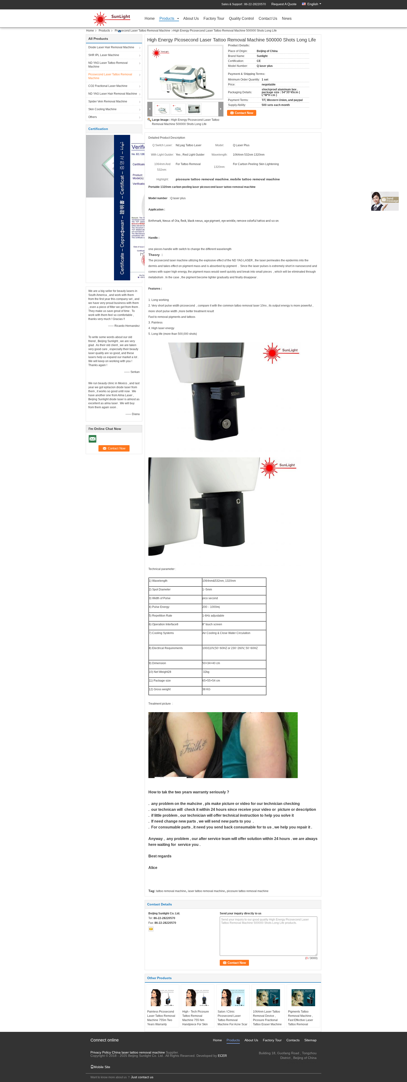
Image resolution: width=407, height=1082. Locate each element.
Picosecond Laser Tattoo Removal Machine (142, 30)
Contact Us (268, 18)
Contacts (293, 1040)
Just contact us (142, 1077)
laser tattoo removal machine (206, 891)
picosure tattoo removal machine (248, 891)
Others (92, 117)
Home (150, 18)
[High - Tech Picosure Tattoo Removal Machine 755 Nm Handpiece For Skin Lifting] (197, 997)
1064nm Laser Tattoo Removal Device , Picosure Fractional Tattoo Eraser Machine (267, 1018)
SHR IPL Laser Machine (103, 55)
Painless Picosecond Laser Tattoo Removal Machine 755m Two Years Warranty (161, 1018)
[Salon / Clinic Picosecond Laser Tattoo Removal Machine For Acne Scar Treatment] (232, 997)
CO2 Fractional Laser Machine (107, 86)
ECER (222, 1056)
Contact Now (244, 113)
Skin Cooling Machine (102, 109)
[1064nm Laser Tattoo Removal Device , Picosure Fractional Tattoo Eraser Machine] (268, 997)
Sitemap (310, 1040)
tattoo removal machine (171, 891)
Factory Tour (214, 18)
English (312, 4)
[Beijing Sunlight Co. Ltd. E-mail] (151, 929)
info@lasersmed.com (301, 1062)
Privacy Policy (100, 1052)
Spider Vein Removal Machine (107, 101)
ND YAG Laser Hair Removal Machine (112, 93)
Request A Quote (284, 4)
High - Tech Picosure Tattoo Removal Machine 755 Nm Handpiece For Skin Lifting (195, 1020)
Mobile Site (102, 1067)
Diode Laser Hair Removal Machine (111, 47)
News (287, 18)
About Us (191, 18)
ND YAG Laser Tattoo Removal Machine (108, 64)
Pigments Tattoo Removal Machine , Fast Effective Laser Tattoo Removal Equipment (300, 1020)
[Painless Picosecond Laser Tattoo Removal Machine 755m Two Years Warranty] (162, 997)
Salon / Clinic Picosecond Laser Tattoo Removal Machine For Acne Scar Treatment (232, 1020)
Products (166, 18)
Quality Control (241, 18)
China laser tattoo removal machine (138, 1052)
